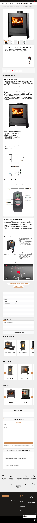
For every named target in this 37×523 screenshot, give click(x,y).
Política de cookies (22, 506)
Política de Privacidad (23, 504)
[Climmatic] (5, 1)
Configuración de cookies (22, 510)
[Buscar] (30, 1)
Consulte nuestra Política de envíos (18, 332)
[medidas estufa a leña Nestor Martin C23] (12, 42)
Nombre (5, 424)
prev (5, 349)
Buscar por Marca (13, 502)
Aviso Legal (21, 503)
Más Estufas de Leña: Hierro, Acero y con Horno (19, 283)
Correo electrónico (6, 427)
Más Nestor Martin (18, 286)
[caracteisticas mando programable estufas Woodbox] (24, 42)
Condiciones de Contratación (22, 501)
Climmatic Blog (13, 500)
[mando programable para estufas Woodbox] (18, 42)
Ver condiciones (3, 480)
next (32, 349)
